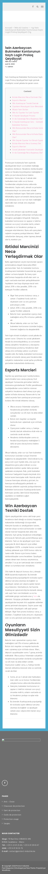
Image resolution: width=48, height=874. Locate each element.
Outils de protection (12, 814)
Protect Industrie (22, 865)
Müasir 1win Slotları (20, 109)
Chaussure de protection (14, 806)
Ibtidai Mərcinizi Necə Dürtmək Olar (27, 97)
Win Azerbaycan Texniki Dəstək (25, 103)
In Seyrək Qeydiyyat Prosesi (23, 115)
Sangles (7, 823)
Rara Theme (30, 868)
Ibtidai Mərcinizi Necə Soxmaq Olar (26, 143)
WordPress (6, 870)
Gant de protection (12, 810)
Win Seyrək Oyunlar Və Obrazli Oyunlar (28, 140)
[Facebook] (32, 6)
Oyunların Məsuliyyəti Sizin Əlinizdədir (28, 106)
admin (10, 67)
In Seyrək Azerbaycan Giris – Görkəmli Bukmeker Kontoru (27, 123)
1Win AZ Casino (11, 61)
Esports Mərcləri (19, 100)
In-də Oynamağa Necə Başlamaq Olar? (27, 118)
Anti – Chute (9, 801)
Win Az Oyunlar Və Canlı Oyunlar (25, 112)
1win (35, 596)
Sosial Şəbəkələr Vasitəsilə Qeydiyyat (27, 149)
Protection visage (11, 819)
